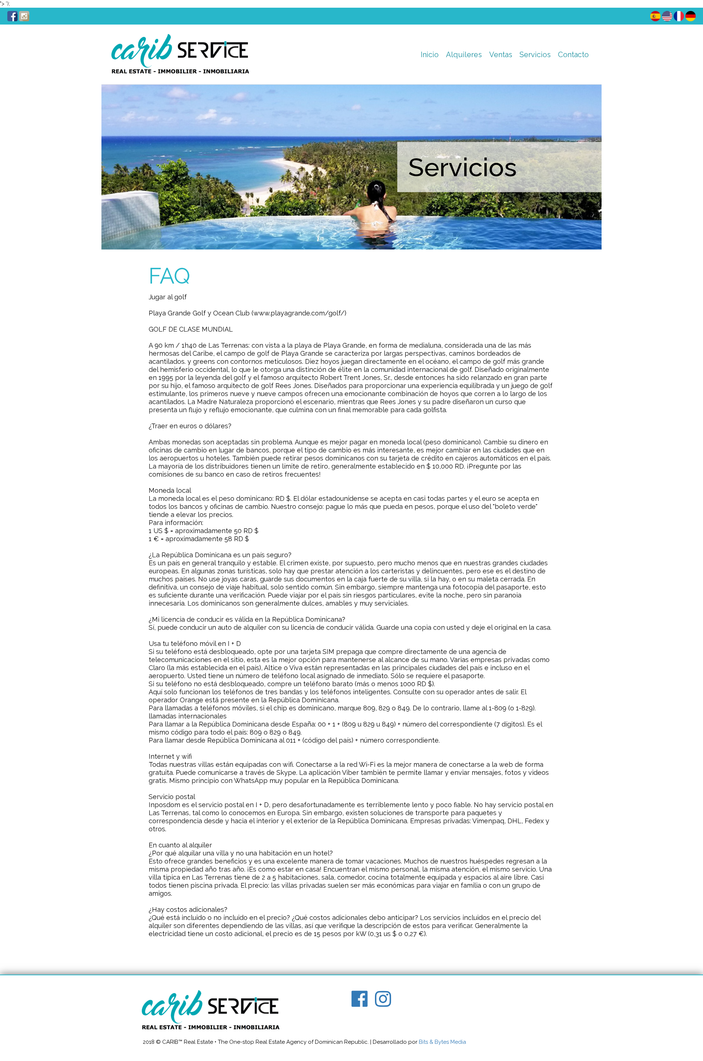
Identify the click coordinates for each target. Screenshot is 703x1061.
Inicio (430, 54)
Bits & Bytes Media (442, 1042)
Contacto (573, 54)
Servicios (535, 54)
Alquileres (464, 54)
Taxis (529, 73)
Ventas (500, 54)
